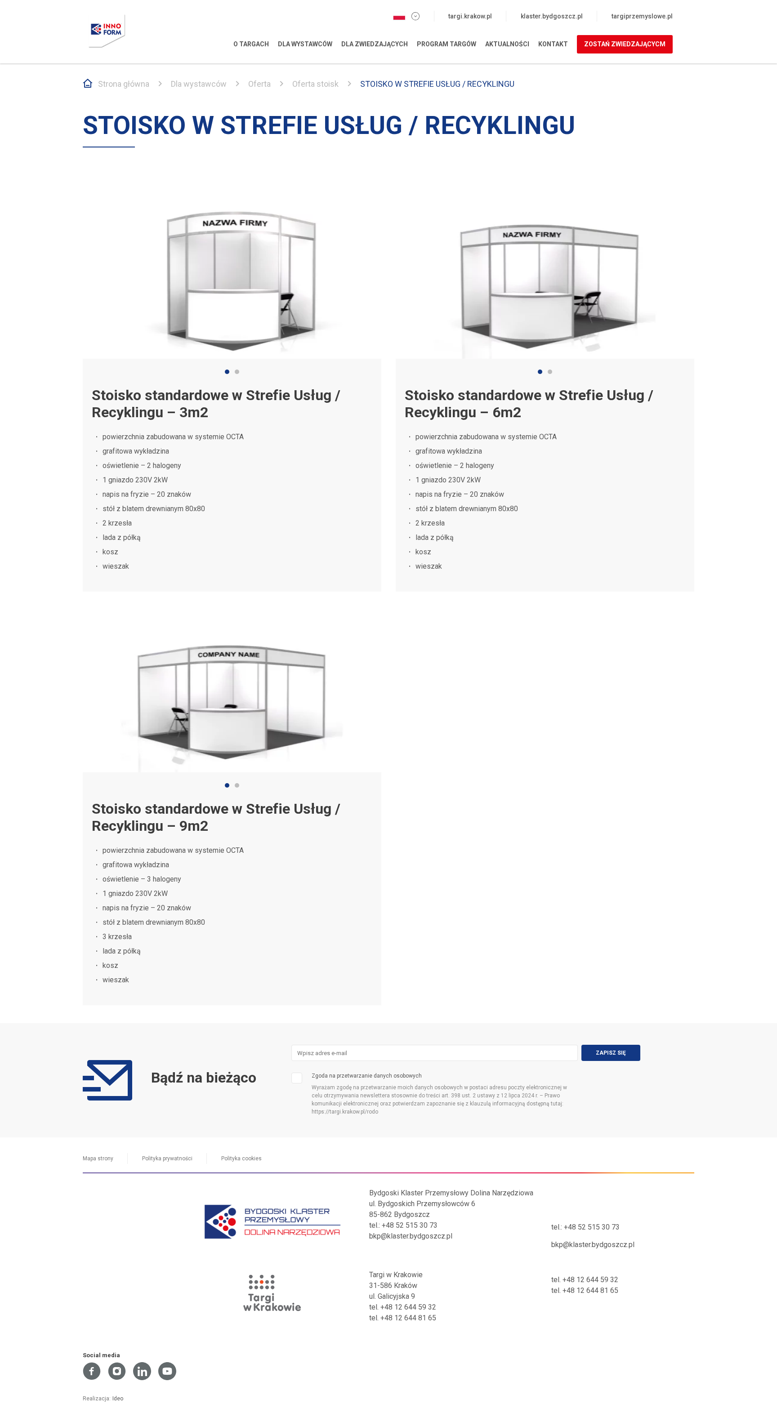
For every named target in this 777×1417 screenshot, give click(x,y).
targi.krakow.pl (470, 16)
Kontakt (553, 44)
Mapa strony (98, 1158)
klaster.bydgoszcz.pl (552, 16)
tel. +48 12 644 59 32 (402, 1307)
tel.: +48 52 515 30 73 (403, 1225)
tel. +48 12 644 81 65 (402, 1318)
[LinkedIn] (142, 1371)
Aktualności (507, 44)
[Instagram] (117, 1371)
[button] (227, 372)
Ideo (117, 1398)
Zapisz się (611, 1053)
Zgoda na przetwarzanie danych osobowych (367, 1076)
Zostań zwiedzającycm (624, 44)
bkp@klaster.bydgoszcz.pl (410, 1236)
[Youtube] (167, 1371)
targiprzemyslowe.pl (642, 16)
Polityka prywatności (167, 1158)
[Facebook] (92, 1371)
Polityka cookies (241, 1158)
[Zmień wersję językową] (406, 16)
